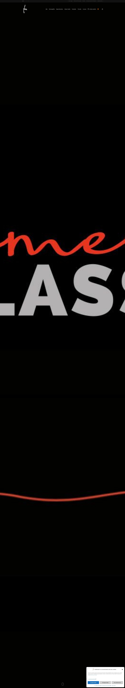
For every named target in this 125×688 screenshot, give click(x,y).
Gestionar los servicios (92, 679)
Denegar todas (105, 682)
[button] (122, 669)
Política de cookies (98, 685)
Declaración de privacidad (106, 685)
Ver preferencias (117, 682)
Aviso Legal (113, 685)
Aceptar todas (93, 682)
